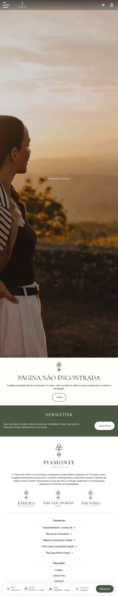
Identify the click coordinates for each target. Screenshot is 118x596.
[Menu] (7, 5)
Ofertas (59, 581)
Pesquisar (104, 588)
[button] (103, 5)
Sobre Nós (59, 575)
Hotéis (59, 570)
